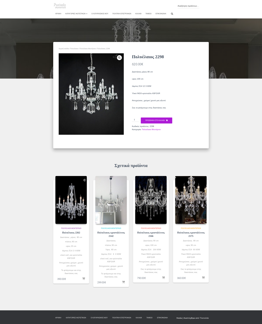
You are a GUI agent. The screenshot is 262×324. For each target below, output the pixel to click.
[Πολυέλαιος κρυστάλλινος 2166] (151, 200)
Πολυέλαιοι (74, 49)
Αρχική (58, 14)
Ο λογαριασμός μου (99, 14)
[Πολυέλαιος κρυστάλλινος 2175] (191, 200)
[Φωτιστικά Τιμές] (59, 5)
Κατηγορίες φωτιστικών (75, 14)
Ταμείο (148, 14)
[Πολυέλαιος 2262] (71, 200)
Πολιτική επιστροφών (121, 14)
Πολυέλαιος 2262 (71, 232)
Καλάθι (138, 14)
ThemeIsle (204, 318)
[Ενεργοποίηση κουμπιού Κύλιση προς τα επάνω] (256, 318)
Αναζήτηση (203, 5)
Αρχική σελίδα (64, 49)
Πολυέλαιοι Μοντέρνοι (88, 49)
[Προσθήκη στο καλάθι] (83, 279)
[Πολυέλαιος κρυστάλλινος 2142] (111, 200)
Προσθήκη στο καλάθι (155, 120)
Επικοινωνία (161, 14)
